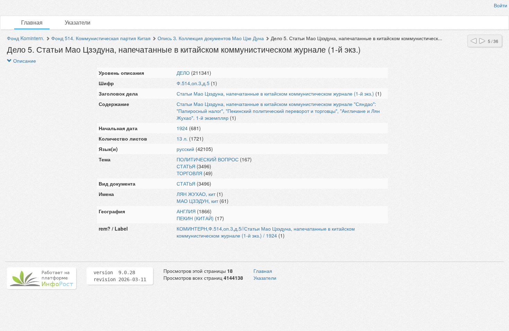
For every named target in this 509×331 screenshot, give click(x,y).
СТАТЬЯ (186, 166)
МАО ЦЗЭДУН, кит (197, 200)
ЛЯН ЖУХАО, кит (196, 193)
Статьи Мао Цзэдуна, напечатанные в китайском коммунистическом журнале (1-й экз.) (275, 93)
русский (185, 148)
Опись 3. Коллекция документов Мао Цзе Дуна (211, 38)
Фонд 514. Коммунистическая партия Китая (101, 38)
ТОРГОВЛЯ (189, 173)
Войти (500, 5)
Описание (24, 60)
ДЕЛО (183, 72)
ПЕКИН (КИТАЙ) (195, 218)
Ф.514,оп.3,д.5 (193, 83)
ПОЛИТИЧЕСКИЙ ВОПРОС (208, 159)
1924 (182, 128)
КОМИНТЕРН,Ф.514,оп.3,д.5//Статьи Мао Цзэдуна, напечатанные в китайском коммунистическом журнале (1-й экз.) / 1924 (266, 232)
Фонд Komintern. (25, 38)
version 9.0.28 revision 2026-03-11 (119, 276)
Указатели (77, 22)
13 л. (182, 138)
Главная (32, 22)
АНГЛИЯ (186, 211)
